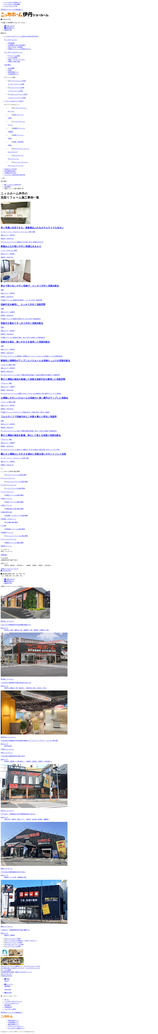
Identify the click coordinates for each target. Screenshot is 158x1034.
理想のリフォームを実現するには (20, 49)
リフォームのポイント (13, 101)
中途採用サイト (14, 74)
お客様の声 (10, 173)
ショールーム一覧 (11, 6)
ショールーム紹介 (14, 175)
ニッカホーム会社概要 (12, 4)
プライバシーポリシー (16, 1026)
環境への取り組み (14, 61)
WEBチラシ (10, 169)
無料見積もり (10, 28)
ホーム (6, 999)
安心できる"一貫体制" (16, 47)
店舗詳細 (4, 555)
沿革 (10, 70)
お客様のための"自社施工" (17, 45)
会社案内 (8, 65)
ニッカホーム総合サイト (13, 2)
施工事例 (10, 171)
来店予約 (9, 30)
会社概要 (11, 68)
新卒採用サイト (14, 72)
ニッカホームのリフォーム (21, 36)
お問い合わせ (10, 26)
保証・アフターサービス (17, 59)
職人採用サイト (14, 1024)
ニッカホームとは (11, 40)
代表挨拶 (11, 43)
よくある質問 (13, 57)
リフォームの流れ (14, 55)
